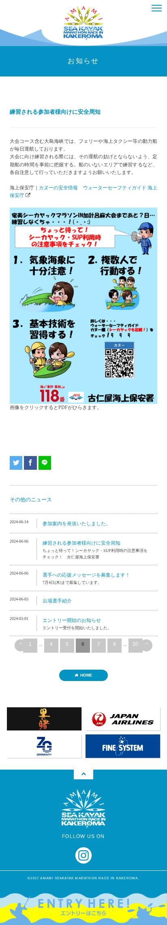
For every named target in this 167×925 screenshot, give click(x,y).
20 (135, 644)
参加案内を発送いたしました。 (77, 523)
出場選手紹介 (57, 601)
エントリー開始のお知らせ (72, 620)
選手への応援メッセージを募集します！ (86, 575)
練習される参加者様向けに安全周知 (81, 543)
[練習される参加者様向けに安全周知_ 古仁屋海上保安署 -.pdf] (83, 211)
